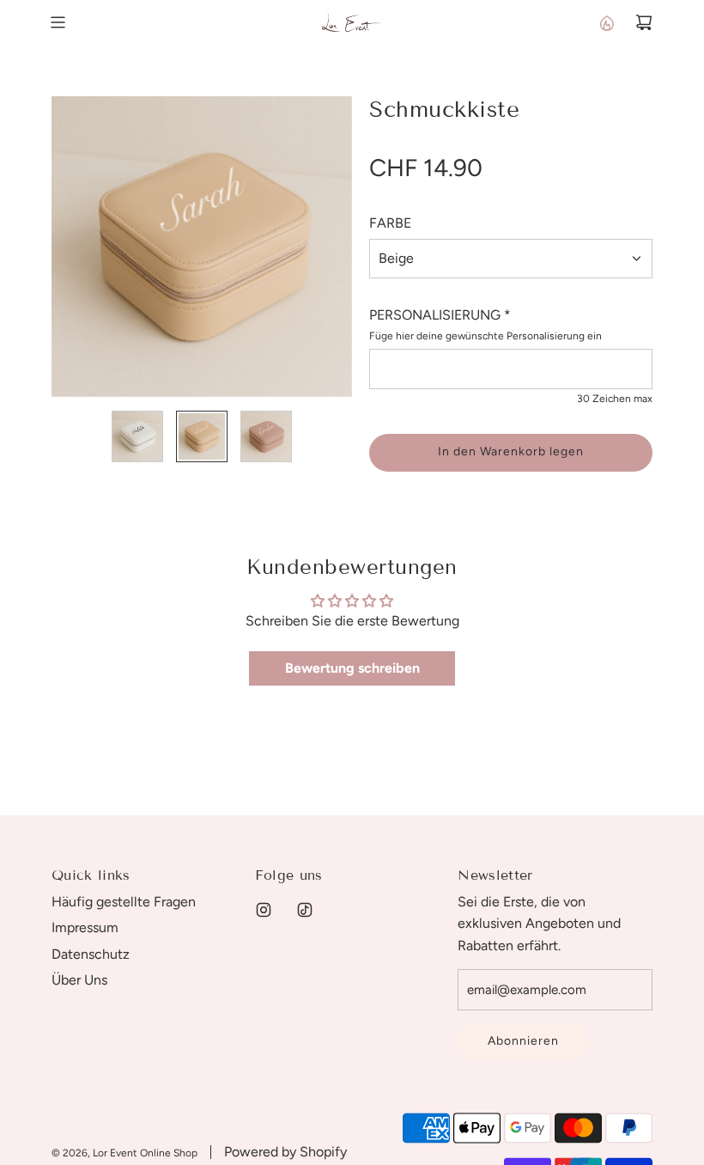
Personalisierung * (440, 315)
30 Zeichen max (614, 399)
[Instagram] (263, 910)
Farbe (390, 223)
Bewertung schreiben (352, 668)
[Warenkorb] (644, 22)
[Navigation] (57, 22)
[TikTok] (305, 910)
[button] (65, 246)
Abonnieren (523, 1041)
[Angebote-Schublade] (606, 22)
